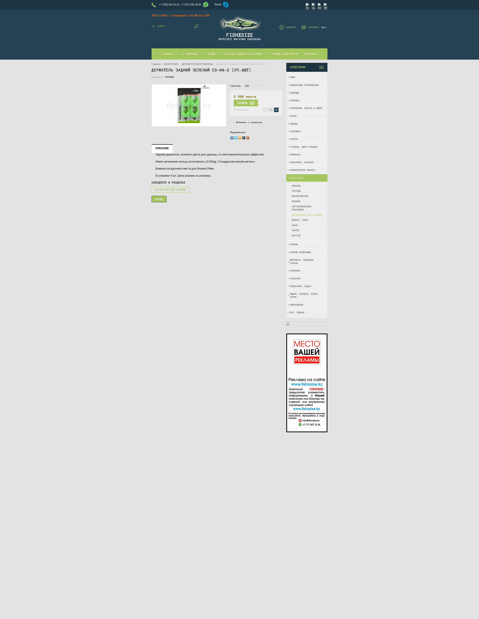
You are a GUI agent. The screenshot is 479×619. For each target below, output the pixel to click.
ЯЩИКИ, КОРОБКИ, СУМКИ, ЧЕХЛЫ (304, 295)
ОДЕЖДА (294, 123)
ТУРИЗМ (294, 244)
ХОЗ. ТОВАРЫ (297, 312)
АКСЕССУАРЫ (296, 178)
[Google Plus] (248, 137)
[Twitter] (236, 137)
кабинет (291, 27)
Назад (159, 199)
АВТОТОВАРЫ (296, 305)
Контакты (311, 54)
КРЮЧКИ (294, 139)
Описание (162, 148)
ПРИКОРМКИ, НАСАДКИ (302, 162)
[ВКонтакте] (232, 137)
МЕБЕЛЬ (296, 186)
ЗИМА (292, 77)
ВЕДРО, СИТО (300, 220)
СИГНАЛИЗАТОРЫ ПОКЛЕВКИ (301, 208)
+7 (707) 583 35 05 (191, 4)
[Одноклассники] (240, 137)
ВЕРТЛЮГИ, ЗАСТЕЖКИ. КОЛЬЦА (302, 261)
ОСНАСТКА (295, 278)
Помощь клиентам (283, 54)
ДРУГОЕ (296, 235)
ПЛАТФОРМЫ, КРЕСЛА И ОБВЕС (306, 108)
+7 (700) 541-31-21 (169, 4)
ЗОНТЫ (295, 230)
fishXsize (239, 35)
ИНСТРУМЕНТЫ (300, 196)
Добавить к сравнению (249, 122)
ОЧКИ (295, 225)
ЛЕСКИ (293, 116)
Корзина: (317, 27)
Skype (217, 4)
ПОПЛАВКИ (295, 131)
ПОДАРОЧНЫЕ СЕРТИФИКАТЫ (304, 85)
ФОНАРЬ (296, 201)
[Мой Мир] (244, 137)
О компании (190, 54)
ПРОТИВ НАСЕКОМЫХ (300, 252)
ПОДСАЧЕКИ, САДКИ (300, 286)
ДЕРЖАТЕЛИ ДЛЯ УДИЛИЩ (307, 215)
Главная (167, 54)
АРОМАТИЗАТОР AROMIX (302, 170)
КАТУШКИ (294, 100)
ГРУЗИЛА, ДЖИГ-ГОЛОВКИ (304, 147)
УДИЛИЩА (294, 92)
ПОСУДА (296, 191)
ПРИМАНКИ (295, 154)
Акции (211, 54)
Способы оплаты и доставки (244, 54)
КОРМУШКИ (295, 270)
